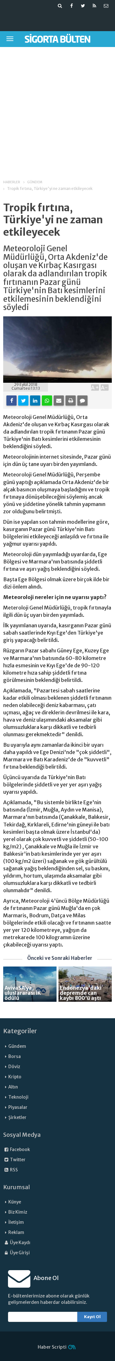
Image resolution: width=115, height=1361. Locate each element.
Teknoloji (18, 1097)
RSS (13, 1170)
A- (104, 387)
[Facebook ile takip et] (71, 5)
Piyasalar (17, 1107)
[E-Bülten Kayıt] (106, 5)
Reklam (16, 1232)
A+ (95, 387)
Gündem (17, 1046)
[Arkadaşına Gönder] (59, 400)
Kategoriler (20, 1031)
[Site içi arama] (60, 5)
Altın (13, 1087)
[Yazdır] (70, 400)
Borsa (14, 1056)
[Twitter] (23, 400)
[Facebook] (11, 400)
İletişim (16, 1222)
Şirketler (17, 1117)
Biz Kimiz (17, 1212)
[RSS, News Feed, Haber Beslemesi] (94, 5)
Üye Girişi (19, 1253)
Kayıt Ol (92, 1316)
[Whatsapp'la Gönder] (47, 400)
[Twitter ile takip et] (83, 5)
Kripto (14, 1077)
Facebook (19, 1149)
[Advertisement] (57, 109)
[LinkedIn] (35, 400)
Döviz (14, 1066)
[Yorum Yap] (82, 400)
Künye (14, 1202)
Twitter (17, 1159)
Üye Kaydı (19, 1242)
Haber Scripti (52, 1347)
